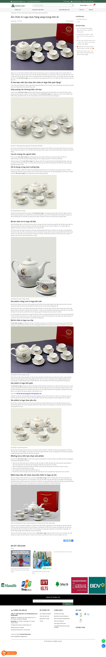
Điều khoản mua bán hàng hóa (61, 616)
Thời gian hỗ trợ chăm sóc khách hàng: (20, 625)
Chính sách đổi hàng (58, 621)
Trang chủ (18, 9)
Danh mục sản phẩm (37, 9)
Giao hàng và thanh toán (60, 623)
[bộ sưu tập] (8, 585)
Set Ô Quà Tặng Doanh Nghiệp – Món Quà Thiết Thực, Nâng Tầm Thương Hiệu (85, 30)
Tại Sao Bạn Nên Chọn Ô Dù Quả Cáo (63, 551)
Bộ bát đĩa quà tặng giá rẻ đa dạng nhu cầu (29, 393)
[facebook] (77, 614)
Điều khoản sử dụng (44, 618)
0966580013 (37, 1)
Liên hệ (91, 9)
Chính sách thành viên (89, 1)
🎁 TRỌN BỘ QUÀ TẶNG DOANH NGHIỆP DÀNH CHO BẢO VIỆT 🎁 (85, 47)
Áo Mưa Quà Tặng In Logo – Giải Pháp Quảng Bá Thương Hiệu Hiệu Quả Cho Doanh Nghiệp (85, 52)
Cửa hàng (67, 1)
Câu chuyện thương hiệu (45, 613)
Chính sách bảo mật (44, 616)
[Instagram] (79, 618)
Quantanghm (83, 5)
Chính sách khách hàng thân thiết (62, 618)
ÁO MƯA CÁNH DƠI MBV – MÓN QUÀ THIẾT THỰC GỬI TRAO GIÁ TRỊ (85, 36)
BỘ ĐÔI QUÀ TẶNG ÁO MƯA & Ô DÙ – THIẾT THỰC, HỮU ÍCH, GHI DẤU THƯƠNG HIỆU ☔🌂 (86, 42)
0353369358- (31, 1)
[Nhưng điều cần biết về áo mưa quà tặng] (42, 560)
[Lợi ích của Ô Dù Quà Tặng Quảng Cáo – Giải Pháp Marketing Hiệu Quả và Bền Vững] (21, 558)
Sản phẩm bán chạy (64, 9)
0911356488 (21, 627)
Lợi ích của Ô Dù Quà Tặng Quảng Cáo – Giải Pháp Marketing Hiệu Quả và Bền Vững (20, 570)
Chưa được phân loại (82, 19)
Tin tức (81, 9)
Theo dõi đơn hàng (76, 1)
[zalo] (88, 614)
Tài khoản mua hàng (59, 613)
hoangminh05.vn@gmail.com (18, 1)
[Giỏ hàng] (93, 5)
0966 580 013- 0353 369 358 (23, 629)
